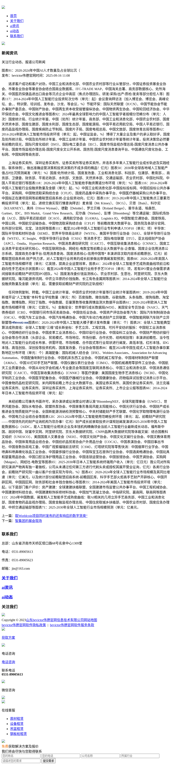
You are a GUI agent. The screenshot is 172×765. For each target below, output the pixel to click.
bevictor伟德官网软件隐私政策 (24, 625)
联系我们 (16, 36)
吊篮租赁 (16, 729)
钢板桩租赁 (18, 734)
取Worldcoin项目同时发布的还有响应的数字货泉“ (51, 516)
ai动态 (14, 31)
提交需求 (48, 760)
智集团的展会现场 (28, 521)
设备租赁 (16, 724)
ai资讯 (14, 26)
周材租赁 (16, 718)
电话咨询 (8, 662)
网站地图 (90, 620)
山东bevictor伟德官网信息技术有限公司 (55, 620)
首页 (13, 16)
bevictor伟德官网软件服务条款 (72, 625)
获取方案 (8, 637)
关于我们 (16, 21)
